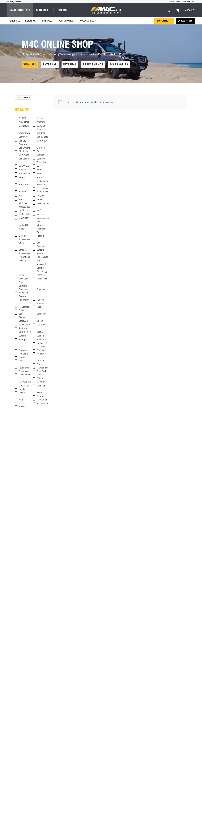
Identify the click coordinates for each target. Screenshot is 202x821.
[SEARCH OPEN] (168, 10)
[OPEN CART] (177, 10)
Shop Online (162, 21)
